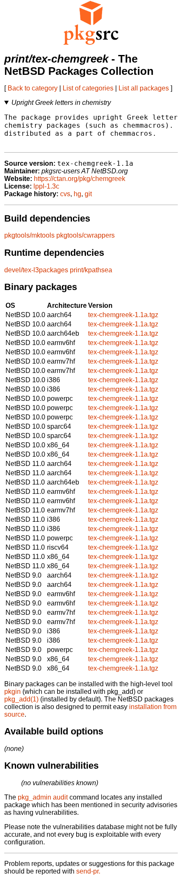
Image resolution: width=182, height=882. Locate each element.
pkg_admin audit (43, 797)
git (88, 193)
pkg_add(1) (21, 699)
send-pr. (88, 871)
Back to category (33, 88)
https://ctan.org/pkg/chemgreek (79, 178)
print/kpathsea (91, 270)
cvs (65, 193)
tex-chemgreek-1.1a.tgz (123, 314)
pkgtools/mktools (29, 235)
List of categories (88, 88)
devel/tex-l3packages (36, 270)
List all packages (144, 88)
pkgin (12, 691)
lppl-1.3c (46, 186)
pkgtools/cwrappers (85, 235)
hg (77, 193)
